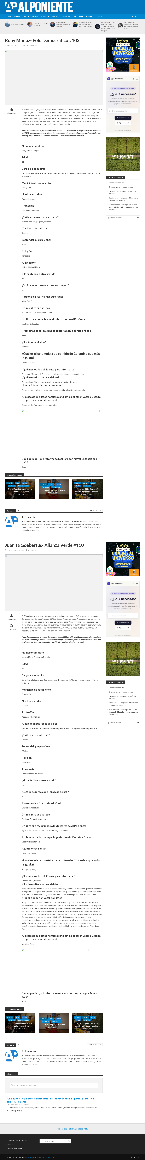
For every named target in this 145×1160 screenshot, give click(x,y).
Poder (17, 483)
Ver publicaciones (95, 510)
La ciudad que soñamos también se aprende (63, 25)
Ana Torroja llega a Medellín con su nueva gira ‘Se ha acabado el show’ (131, 26)
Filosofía (66, 16)
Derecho (35, 16)
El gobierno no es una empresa (41, 24)
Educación (56, 16)
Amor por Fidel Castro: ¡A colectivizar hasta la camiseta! (87, 490)
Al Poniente (33, 45)
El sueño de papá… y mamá (54, 490)
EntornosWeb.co (48, 1157)
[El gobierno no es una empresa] (29, 24)
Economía (45, 16)
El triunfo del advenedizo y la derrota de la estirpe (20, 490)
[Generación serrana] (7, 24)
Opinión (17, 16)
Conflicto (98, 16)
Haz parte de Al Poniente (18, 1140)
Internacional (78, 16)
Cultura (26, 16)
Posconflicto (56, 487)
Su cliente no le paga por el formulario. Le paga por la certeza (85, 25)
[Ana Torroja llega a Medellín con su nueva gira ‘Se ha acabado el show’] (120, 25)
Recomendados (23, 486)
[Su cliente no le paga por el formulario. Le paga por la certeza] (74, 24)
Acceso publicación (15, 1148)
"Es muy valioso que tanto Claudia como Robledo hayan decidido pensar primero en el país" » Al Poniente (51, 1100)
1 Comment (11, 629)
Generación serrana (17, 24)
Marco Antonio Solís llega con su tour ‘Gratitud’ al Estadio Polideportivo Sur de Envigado (108, 27)
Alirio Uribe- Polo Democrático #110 (72, 1129)
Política (89, 16)
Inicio (8, 16)
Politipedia (11, 486)
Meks (30, 1157)
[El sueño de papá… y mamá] (54, 488)
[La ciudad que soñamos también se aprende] (52, 24)
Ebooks (11, 1144)
